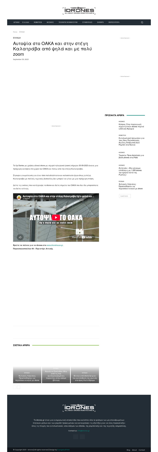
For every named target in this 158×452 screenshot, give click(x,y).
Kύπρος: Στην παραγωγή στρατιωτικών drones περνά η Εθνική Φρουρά (131, 126)
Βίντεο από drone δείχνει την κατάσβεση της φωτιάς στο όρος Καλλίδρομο (85, 377)
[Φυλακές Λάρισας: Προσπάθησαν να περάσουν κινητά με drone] (27, 366)
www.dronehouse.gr (55, 245)
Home (15, 32)
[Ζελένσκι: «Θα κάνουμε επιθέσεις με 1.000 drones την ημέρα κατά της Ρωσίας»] (111, 170)
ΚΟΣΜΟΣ (122, 121)
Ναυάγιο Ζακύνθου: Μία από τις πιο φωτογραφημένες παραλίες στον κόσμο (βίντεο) (56, 375)
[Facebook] (75, 436)
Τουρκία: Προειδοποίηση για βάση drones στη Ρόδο (131, 156)
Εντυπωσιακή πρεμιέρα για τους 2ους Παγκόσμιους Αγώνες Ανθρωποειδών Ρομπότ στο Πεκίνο (131, 141)
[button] (142, 22)
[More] (74, 67)
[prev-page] (14, 387)
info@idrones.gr (84, 431)
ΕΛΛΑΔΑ (22, 32)
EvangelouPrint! (63, 450)
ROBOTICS (122, 135)
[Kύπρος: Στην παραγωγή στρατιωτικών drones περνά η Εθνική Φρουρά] (111, 125)
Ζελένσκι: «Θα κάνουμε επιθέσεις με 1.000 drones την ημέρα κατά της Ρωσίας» (130, 171)
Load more (124, 196)
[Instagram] (82, 436)
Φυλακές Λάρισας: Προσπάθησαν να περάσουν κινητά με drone (27, 377)
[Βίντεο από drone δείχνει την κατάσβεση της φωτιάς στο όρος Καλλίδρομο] (85, 366)
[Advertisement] (56, 144)
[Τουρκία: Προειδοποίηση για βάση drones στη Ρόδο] (111, 155)
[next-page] (18, 387)
